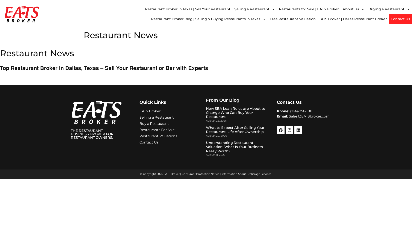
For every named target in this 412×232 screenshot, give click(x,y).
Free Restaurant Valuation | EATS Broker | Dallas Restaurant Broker (328, 19)
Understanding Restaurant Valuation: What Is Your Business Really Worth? (234, 147)
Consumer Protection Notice (200, 174)
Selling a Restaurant (252, 9)
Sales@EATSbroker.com (309, 116)
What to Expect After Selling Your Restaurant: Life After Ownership (235, 130)
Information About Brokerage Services (246, 174)
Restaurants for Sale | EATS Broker (309, 9)
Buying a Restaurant (386, 9)
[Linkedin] (298, 130)
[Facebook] (281, 130)
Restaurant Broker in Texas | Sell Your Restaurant (187, 9)
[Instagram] (289, 130)
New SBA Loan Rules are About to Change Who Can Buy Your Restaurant (235, 113)
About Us (351, 9)
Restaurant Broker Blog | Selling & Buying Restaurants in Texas (205, 19)
